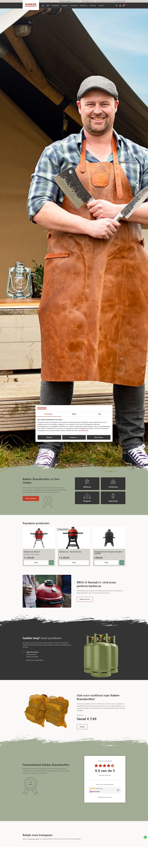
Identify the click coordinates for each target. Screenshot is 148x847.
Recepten (101, 5)
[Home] (43, 5)
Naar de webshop (31, 498)
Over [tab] (99, 414)
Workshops (93, 5)
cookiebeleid (84, 430)
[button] (48, 5)
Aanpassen (73, 437)
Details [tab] (74, 414)
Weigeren (49, 437)
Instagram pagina (34, 839)
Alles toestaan (98, 437)
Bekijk (36, 562)
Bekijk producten (85, 599)
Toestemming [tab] (48, 414)
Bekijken (82, 727)
